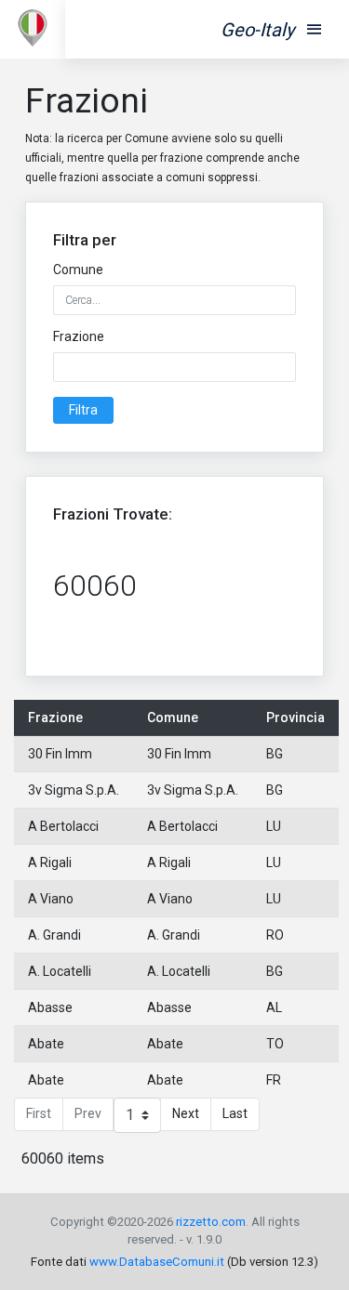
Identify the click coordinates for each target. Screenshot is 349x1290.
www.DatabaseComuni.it (156, 1262)
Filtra (83, 409)
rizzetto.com (211, 1222)
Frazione (78, 336)
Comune (78, 269)
